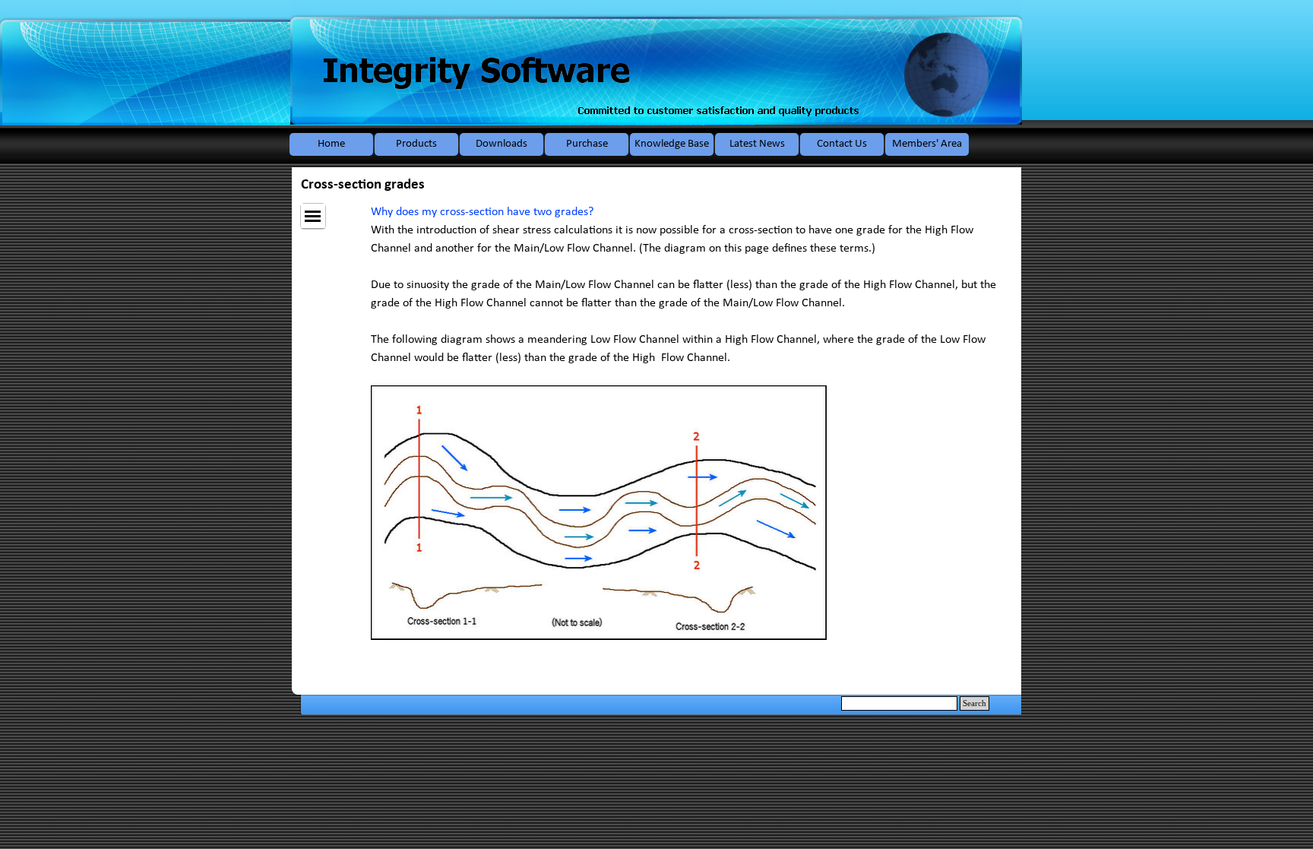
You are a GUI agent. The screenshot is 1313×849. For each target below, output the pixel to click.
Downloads (501, 144)
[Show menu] (313, 216)
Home (331, 144)
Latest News (757, 144)
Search (974, 703)
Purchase (587, 144)
